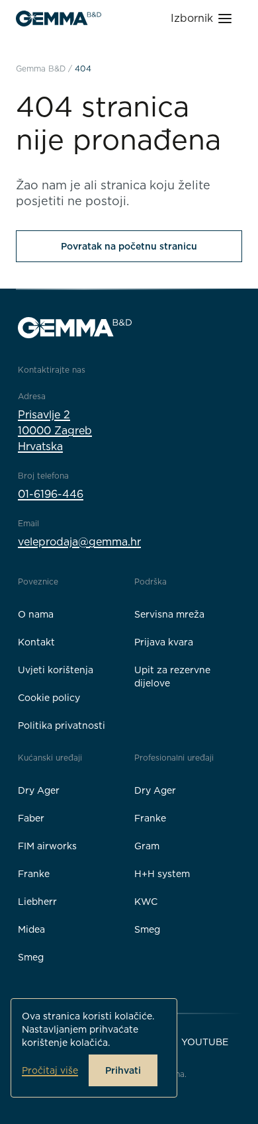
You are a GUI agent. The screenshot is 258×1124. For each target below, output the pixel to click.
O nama (36, 614)
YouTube (204, 1042)
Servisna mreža (169, 614)
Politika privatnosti (61, 725)
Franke (34, 873)
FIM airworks (47, 846)
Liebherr (37, 901)
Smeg (31, 957)
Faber (31, 818)
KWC (145, 901)
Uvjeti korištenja (55, 670)
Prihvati (123, 1070)
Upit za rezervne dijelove (172, 676)
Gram (146, 846)
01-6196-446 (50, 494)
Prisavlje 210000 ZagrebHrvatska (55, 430)
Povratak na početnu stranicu (129, 246)
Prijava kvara (163, 642)
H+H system (162, 873)
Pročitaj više (50, 1070)
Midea (31, 929)
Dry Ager (39, 790)
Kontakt (36, 642)
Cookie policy (49, 697)
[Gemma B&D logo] (58, 18)
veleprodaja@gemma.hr (79, 542)
